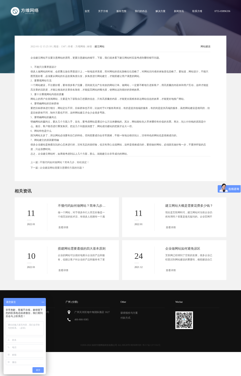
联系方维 (197, 11)
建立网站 (99, 46)
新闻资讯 (179, 11)
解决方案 (160, 11)
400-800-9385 (81, 319)
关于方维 (103, 11)
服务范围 (121, 11)
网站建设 (205, 46)
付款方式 (125, 318)
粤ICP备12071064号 (151, 345)
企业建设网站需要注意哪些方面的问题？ (62, 167)
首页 (87, 11)
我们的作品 (141, 11)
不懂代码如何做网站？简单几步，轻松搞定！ (64, 162)
